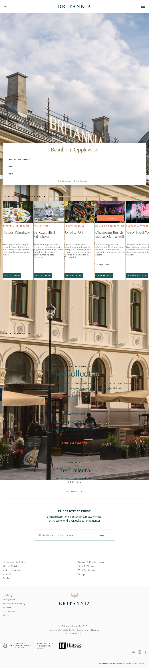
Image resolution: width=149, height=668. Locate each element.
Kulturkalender (12, 570)
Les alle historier (74, 396)
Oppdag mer (104, 275)
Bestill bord (12, 275)
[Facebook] (145, 652)
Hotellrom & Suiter (15, 562)
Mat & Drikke (11, 566)
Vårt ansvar (9, 611)
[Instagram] (139, 652)
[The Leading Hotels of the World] (17, 646)
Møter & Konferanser (91, 562)
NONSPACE (129, 663)
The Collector (87, 570)
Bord (12, 166)
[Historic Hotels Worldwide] (70, 645)
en (5, 6)
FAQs (6, 615)
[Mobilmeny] (143, 6)
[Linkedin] (133, 652)
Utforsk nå (74, 491)
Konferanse (64, 181)
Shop (81, 574)
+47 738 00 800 (75, 633)
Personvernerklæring (14, 603)
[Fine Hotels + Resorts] (45, 646)
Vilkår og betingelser (9, 597)
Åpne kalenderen (74, 443)
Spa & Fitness (87, 566)
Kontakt (8, 574)
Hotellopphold (19, 159)
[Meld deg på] (101, 535)
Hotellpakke (80, 181)
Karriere (7, 607)
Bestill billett (137, 275)
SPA (11, 173)
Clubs (6, 578)
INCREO (142, 663)
